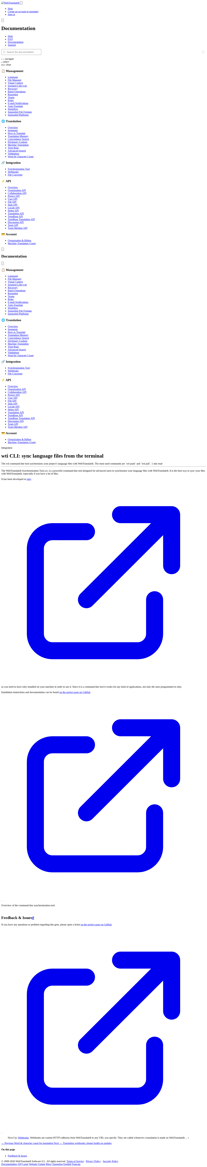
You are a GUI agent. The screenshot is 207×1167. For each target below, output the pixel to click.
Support (12, 45)
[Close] (2, 20)
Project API (14, 196)
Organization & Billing (19, 240)
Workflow (13, 109)
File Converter (15, 174)
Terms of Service (75, 1161)
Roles (11, 100)
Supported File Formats (20, 112)
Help (10, 8)
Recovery (13, 88)
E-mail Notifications (18, 103)
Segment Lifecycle (17, 85)
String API (13, 210)
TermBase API (15, 216)
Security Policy (110, 1161)
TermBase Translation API (21, 219)
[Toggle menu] (21, 3)
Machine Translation (18, 145)
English (67, 1164)
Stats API (12, 204)
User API (12, 199)
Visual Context (15, 83)
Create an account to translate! (23, 11)
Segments (13, 130)
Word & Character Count (20, 156)
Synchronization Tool (19, 169)
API (19, 1164)
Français (76, 1164)
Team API (13, 225)
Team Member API (17, 228)
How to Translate (16, 133)
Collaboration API (17, 193)
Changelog (57, 1164)
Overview (13, 127)
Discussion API (16, 222)
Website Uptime (37, 1164)
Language (13, 77)
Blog (48, 1164)
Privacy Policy (93, 1161)
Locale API (13, 207)
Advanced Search (17, 150)
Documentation (15, 42)
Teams (11, 97)
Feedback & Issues (17, 1155)
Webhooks (13, 171)
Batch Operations (17, 91)
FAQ (10, 39)
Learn (25, 1164)
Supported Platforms (18, 115)
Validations (13, 153)
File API (12, 202)
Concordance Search (18, 139)
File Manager (14, 80)
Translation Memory (18, 136)
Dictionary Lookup (17, 142)
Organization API (17, 190)
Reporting (13, 94)
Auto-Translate (15, 106)
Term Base (13, 147)
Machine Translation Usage (22, 243)
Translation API (16, 213)
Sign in (11, 14)
